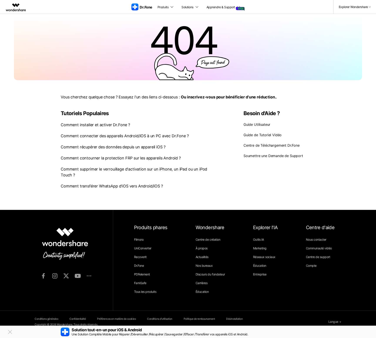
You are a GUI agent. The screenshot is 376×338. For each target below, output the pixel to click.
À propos (202, 248)
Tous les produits (145, 291)
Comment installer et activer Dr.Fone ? (95, 125)
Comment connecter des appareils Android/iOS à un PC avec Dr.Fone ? (125, 136)
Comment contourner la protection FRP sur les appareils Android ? (121, 158)
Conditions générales (46, 318)
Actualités (202, 257)
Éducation (202, 291)
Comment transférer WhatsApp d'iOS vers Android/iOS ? (112, 186)
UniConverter (142, 248)
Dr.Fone (139, 265)
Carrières (202, 283)
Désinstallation (234, 318)
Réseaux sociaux (264, 257)
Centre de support (318, 257)
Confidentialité (77, 318)
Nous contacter (316, 239)
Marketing (260, 248)
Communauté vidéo (319, 248)
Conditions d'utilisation (159, 318)
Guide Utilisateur (256, 124)
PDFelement (142, 274)
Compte (311, 265)
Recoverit (140, 257)
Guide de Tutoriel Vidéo (262, 135)
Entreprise (259, 274)
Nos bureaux (204, 265)
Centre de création (208, 239)
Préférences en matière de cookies (116, 318)
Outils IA (258, 239)
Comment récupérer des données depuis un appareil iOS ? (113, 147)
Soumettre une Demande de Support (273, 156)
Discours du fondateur (210, 274)
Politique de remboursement (199, 318)
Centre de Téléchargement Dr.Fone (271, 145)
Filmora (139, 239)
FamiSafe (140, 283)
